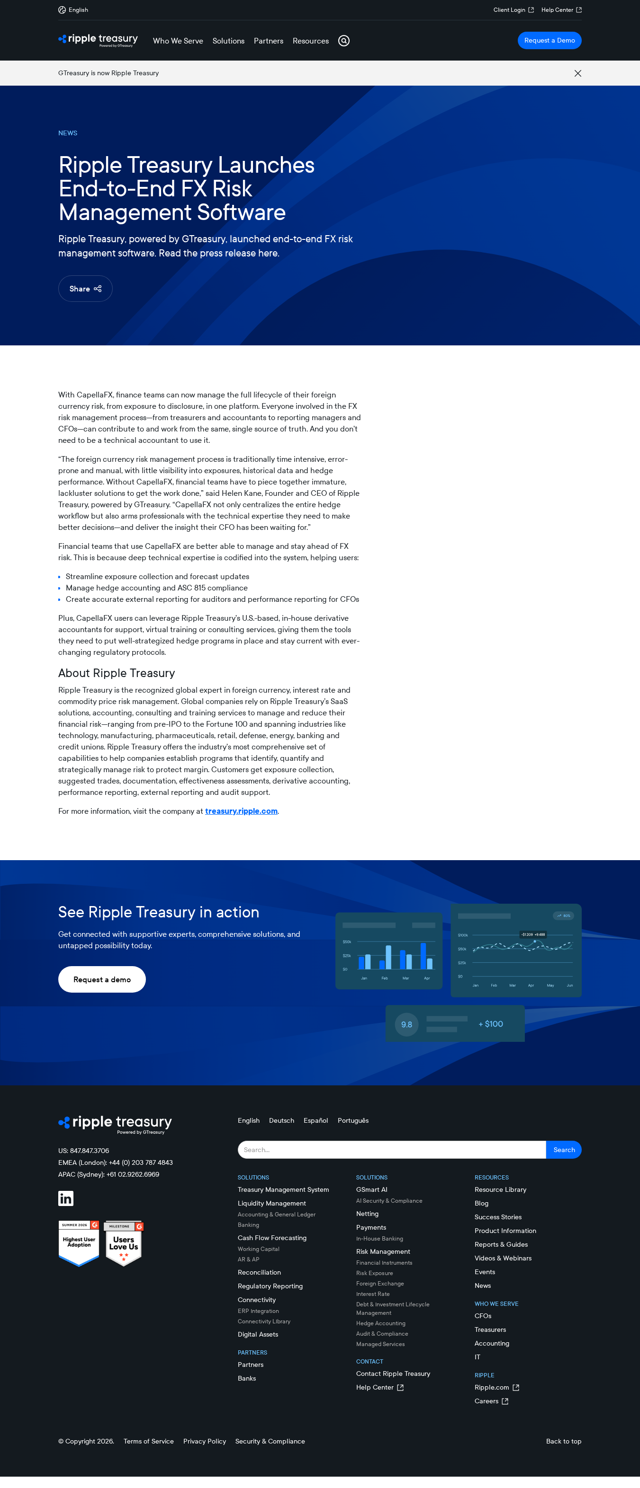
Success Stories (498, 1217)
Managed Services (380, 1343)
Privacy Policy (204, 1441)
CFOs (483, 1316)
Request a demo (102, 979)
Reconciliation (259, 1272)
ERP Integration (258, 1310)
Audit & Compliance (382, 1333)
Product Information (505, 1230)
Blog (481, 1203)
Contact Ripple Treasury (393, 1373)
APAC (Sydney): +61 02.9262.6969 (108, 1174)
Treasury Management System (283, 1189)
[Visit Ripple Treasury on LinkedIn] (71, 1200)
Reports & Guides (501, 1244)
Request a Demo (549, 40)
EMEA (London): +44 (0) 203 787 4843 (115, 1162)
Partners (250, 1364)
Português (353, 1120)
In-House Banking (379, 1238)
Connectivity (257, 1299)
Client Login (509, 9)
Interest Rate (373, 1293)
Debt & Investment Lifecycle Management (393, 1308)
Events (485, 1272)
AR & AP (249, 1259)
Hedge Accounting (381, 1323)
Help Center (557, 9)
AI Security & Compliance (389, 1200)
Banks (247, 1378)
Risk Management (383, 1251)
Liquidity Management (272, 1203)
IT (477, 1357)
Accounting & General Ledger (276, 1214)
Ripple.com (492, 1387)
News (483, 1285)
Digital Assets (258, 1334)
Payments (371, 1227)
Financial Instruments (384, 1262)
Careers (486, 1401)
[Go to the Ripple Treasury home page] (98, 40)
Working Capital (258, 1248)
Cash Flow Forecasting (272, 1237)
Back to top (564, 1441)
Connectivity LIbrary (264, 1321)
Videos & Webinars (503, 1258)
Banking (248, 1224)
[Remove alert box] (578, 73)
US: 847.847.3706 (83, 1150)
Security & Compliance (270, 1441)
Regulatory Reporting (270, 1286)
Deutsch (281, 1120)
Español (316, 1120)
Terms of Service (149, 1441)
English (249, 1120)
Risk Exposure (374, 1273)
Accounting (492, 1343)
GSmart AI (372, 1189)
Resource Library (500, 1189)
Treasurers (490, 1329)
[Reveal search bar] (343, 40)
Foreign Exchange (380, 1283)
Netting (367, 1213)
